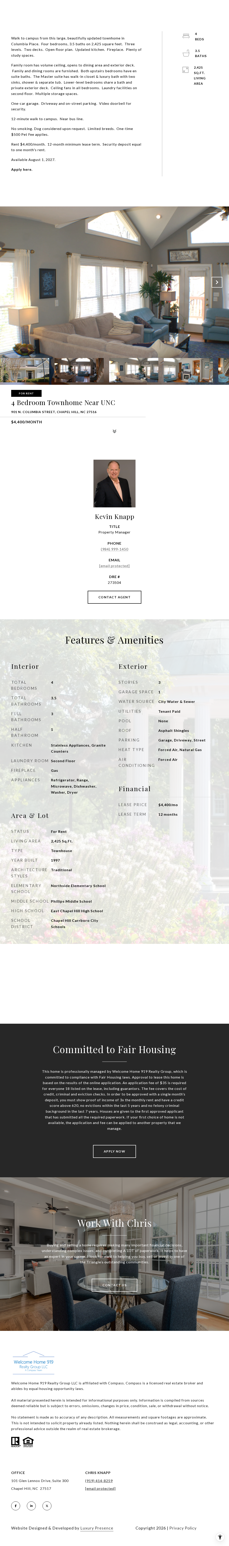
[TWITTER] (46, 1505)
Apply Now (114, 1151)
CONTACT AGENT (114, 597)
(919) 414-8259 (99, 1480)
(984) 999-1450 (114, 549)
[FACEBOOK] (15, 1505)
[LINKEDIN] (31, 1505)
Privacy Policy (183, 1527)
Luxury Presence (96, 1527)
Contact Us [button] (114, 1285)
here (27, 169)
